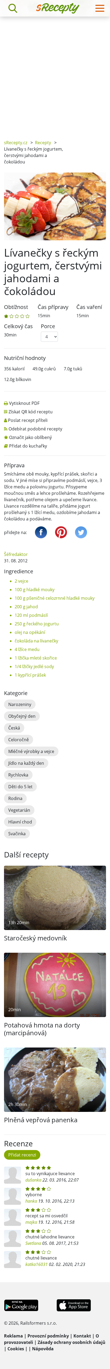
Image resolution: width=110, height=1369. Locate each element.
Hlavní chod (20, 822)
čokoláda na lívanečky (36, 641)
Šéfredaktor (16, 554)
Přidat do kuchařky (28, 446)
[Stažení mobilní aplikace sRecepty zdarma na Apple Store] (73, 1305)
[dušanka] (12, 1175)
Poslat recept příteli (28, 420)
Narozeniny (19, 704)
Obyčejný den (22, 716)
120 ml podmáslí (31, 615)
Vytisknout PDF (24, 403)
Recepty (43, 143)
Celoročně (18, 740)
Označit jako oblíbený (30, 437)
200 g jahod (26, 607)
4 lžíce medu (27, 649)
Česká (14, 728)
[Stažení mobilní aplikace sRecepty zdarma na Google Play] (21, 1305)
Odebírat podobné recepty (35, 429)
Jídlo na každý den (26, 763)
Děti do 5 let (20, 787)
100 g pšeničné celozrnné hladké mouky (55, 598)
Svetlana (33, 1243)
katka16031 (36, 1264)
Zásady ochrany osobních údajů (71, 1342)
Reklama (13, 1336)
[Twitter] (81, 532)
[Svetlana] (12, 1238)
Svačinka (17, 834)
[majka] (12, 1217)
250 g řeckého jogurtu (37, 624)
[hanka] (12, 1196)
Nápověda (43, 1349)
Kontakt (82, 1336)
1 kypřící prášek (30, 675)
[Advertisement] (55, 74)
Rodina (15, 798)
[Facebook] (41, 532)
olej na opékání (30, 632)
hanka (31, 1201)
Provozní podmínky (48, 1336)
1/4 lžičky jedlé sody (34, 666)
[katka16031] (12, 1259)
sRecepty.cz (15, 143)
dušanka (33, 1180)
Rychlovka (18, 775)
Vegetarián (19, 810)
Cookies (15, 1349)
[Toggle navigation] (100, 8)
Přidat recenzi (22, 1155)
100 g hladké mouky (34, 590)
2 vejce (21, 581)
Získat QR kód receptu (31, 412)
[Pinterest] (61, 532)
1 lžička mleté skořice (36, 658)
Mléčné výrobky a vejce (31, 751)
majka (31, 1222)
